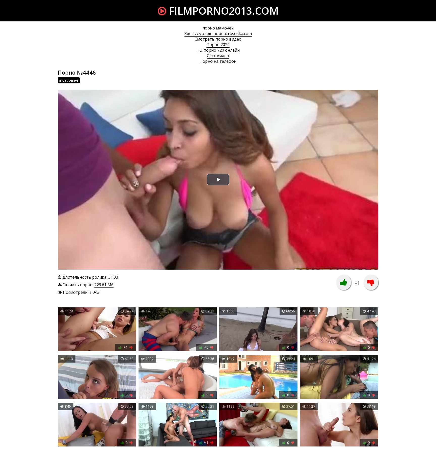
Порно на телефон (218, 61)
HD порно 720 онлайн (218, 50)
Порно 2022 (218, 44)
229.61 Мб (104, 284)
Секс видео (218, 55)
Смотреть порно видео (218, 39)
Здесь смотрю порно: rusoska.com (218, 33)
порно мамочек (218, 28)
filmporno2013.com (222, 11)
